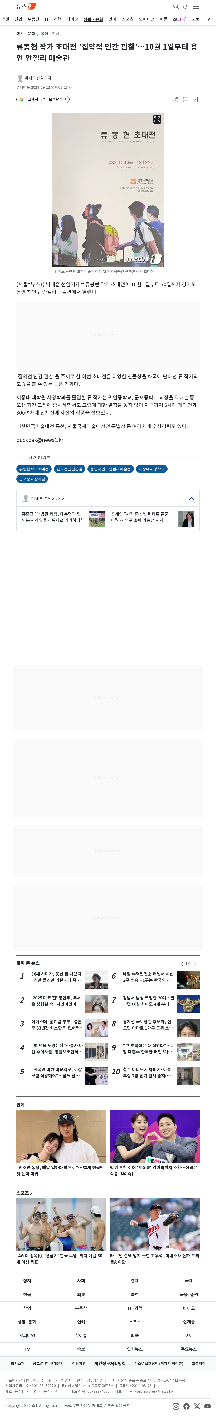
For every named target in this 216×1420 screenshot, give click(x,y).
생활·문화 (27, 1322)
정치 (27, 1281)
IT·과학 (135, 1308)
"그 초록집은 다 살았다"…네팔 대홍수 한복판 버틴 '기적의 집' (149, 1052)
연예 (20, 1104)
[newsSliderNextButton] (195, 964)
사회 (81, 1281)
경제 (135, 1281)
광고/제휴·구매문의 (48, 1363)
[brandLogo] (26, 5)
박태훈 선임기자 (38, 78)
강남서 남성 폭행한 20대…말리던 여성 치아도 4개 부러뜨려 (149, 1004)
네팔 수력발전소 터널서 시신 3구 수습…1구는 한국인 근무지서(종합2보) (149, 980)
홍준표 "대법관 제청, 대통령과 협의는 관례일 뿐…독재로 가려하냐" (52, 517)
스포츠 (22, 1192)
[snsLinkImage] (176, 1406)
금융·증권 (189, 1294)
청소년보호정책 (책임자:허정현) (158, 1363)
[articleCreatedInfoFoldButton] (70, 87)
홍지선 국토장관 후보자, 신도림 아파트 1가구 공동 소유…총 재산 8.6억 (147, 1028)
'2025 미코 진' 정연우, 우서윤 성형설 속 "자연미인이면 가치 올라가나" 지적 (56, 1004)
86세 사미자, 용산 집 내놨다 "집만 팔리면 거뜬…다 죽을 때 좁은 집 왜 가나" (56, 980)
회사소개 (17, 1363)
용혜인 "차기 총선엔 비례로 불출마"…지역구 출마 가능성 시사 (140, 517)
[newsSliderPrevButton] (181, 964)
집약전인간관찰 (69, 469)
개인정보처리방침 (110, 1363)
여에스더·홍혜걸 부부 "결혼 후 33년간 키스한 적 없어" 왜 (56, 1028)
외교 (81, 1294)
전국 (27, 1294)
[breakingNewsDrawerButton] (185, 6)
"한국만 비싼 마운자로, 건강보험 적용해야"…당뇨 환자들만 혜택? (56, 1076)
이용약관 (79, 1363)
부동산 (81, 1308)
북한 (135, 1294)
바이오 (189, 1308)
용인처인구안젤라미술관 (110, 469)
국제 (189, 1281)
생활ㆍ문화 (25, 33)
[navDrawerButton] (196, 6)
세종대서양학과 (152, 469)
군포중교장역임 (32, 478)
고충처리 (198, 1363)
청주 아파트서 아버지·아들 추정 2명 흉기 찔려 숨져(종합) (147, 1076)
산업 (27, 1308)
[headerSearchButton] (176, 6)
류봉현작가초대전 (34, 469)
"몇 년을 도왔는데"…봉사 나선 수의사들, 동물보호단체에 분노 (57, 1052)
